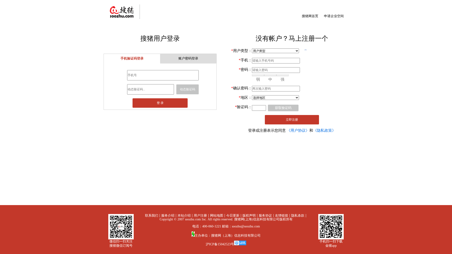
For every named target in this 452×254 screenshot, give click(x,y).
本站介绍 (184, 215)
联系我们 (151, 215)
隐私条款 (297, 215)
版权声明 (249, 215)
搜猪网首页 (310, 16)
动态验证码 (187, 89)
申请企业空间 (334, 16)
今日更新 (232, 215)
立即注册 (292, 119)
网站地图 (216, 215)
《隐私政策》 (324, 130)
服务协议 (265, 215)
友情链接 (281, 215)
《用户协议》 (298, 130)
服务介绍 (167, 215)
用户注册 (200, 215)
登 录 (160, 103)
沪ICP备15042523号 (220, 244)
